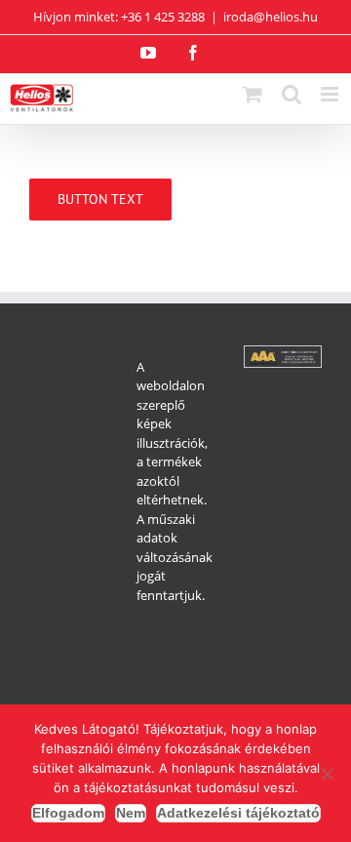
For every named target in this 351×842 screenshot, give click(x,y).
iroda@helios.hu (270, 16)
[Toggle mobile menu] (331, 94)
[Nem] (326, 773)
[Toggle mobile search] (291, 94)
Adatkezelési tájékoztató (238, 813)
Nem (130, 813)
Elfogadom (68, 813)
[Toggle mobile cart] (252, 94)
